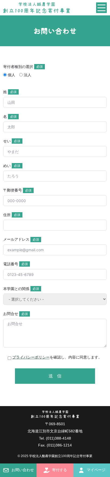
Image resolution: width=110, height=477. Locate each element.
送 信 (55, 376)
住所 (7, 215)
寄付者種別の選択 (18, 67)
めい (7, 166)
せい (7, 141)
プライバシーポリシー (31, 357)
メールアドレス (16, 239)
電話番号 (10, 264)
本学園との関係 (16, 289)
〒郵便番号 (12, 190)
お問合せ (10, 314)
